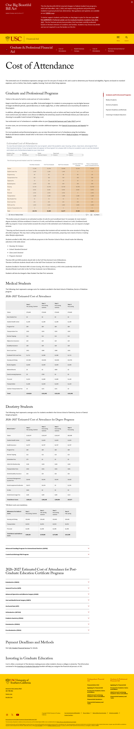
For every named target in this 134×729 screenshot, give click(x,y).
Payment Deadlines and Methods (116, 110)
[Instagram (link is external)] (7, 714)
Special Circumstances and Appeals (74, 125)
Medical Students (111, 100)
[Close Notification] (132, 2)
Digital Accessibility (113, 713)
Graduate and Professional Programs (118, 95)
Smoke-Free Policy (68, 715)
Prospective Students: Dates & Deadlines (96, 691)
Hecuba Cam (9, 697)
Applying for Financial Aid (95, 688)
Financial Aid (32, 38)
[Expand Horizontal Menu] (7, 50)
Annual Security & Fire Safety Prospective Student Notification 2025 (21, 719)
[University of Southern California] (14, 38)
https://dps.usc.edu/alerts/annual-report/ (66, 722)
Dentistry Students (112, 105)
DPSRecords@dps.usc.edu (54, 725)
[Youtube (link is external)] (17, 714)
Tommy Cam (9, 694)
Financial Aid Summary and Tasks (95, 702)
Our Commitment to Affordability (72, 713)
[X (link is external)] (12, 714)
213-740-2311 (9, 691)
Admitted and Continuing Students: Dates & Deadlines (96, 695)
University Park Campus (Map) (14, 688)
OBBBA (48, 13)
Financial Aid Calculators (94, 699)
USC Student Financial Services (19, 648)
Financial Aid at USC (93, 685)
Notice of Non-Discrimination (99, 713)
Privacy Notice (86, 713)
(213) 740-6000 (38, 725)
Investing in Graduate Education (116, 115)
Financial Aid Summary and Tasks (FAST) (62, 121)
